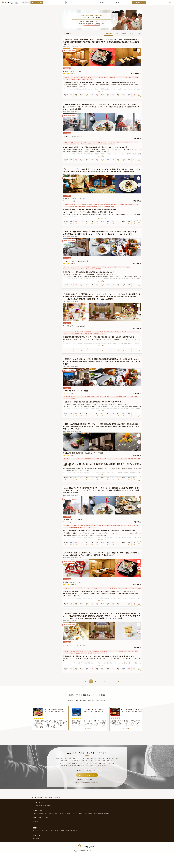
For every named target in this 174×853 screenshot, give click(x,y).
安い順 (139, 33)
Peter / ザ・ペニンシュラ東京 (72, 136)
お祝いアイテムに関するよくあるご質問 (87, 782)
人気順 (116, 33)
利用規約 (67, 813)
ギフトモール (36, 830)
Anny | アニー (45, 830)
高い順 (131, 33)
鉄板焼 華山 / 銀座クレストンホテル (74, 199)
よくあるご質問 (37, 805)
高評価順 (123, 33)
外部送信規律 (88, 813)
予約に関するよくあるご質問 (84, 779)
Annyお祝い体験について (40, 813)
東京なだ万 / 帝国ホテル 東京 (72, 71)
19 (113, 681)
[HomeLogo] (87, 846)
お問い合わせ (47, 805)
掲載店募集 (36, 838)
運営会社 (50, 813)
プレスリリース (59, 813)
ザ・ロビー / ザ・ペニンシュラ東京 (74, 326)
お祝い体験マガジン (71, 830)
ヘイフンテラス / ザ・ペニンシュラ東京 (75, 261)
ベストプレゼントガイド (57, 830)
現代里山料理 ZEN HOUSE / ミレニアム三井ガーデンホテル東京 (83, 453)
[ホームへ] (10, 2)
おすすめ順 (109, 33)
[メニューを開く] (170, 2)
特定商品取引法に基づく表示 (102, 813)
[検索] (139, 2)
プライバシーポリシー (77, 813)
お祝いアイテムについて (86, 775)
